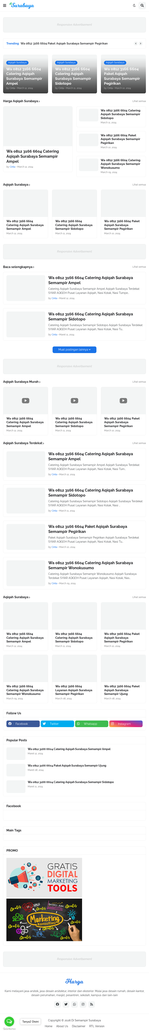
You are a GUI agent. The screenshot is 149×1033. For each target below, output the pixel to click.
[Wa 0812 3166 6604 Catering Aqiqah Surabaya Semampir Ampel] (37, 126)
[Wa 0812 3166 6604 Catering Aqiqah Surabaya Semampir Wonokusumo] (88, 164)
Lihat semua (139, 101)
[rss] (91, 1004)
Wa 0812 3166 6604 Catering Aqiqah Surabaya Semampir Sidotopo (120, 114)
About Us (62, 1026)
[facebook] (57, 1004)
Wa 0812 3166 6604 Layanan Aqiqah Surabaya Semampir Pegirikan (73, 690)
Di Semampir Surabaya (86, 1020)
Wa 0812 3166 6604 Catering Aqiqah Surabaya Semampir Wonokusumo (120, 164)
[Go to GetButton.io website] (9, 1029)
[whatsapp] (74, 1004)
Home (48, 1026)
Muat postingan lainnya (73, 349)
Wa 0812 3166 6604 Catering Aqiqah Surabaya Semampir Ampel (32, 156)
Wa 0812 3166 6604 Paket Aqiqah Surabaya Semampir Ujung (122, 690)
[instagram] (83, 1004)
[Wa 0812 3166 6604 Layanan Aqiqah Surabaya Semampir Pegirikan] (74, 668)
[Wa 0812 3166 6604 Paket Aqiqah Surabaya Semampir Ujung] (123, 668)
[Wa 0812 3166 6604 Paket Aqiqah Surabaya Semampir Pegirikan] (88, 140)
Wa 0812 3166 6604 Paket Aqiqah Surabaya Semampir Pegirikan (64, 43)
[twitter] (66, 1004)
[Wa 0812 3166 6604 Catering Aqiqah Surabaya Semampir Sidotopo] (88, 115)
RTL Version (96, 1026)
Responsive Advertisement (74, 24)
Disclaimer (78, 1026)
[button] (4, 5)
